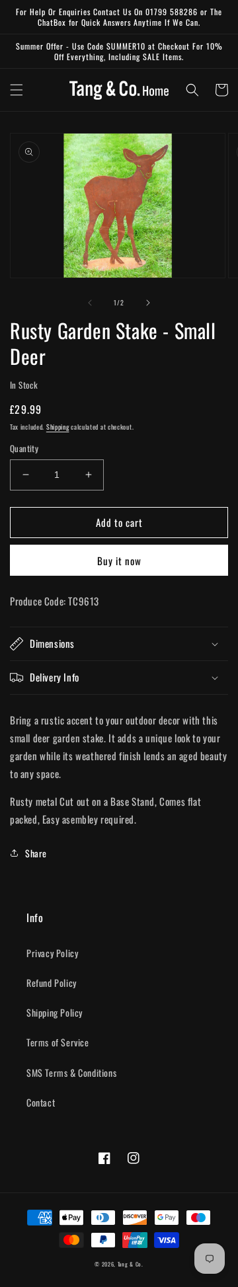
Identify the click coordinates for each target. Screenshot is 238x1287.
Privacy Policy (52, 953)
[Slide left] (89, 302)
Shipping (57, 427)
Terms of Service (57, 1042)
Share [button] (36, 853)
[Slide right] (148, 302)
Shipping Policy (54, 1012)
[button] (16, 89)
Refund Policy (51, 983)
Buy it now (119, 560)
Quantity (24, 448)
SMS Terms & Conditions (71, 1072)
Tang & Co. (130, 1264)
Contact (40, 1102)
